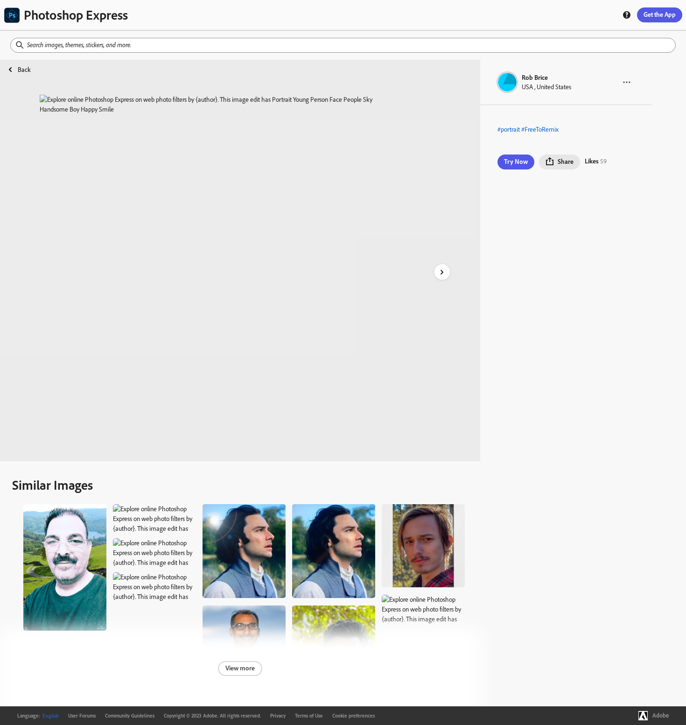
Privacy (278, 715)
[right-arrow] (442, 272)
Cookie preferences (353, 715)
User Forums (82, 715)
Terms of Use (309, 715)
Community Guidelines (129, 715)
